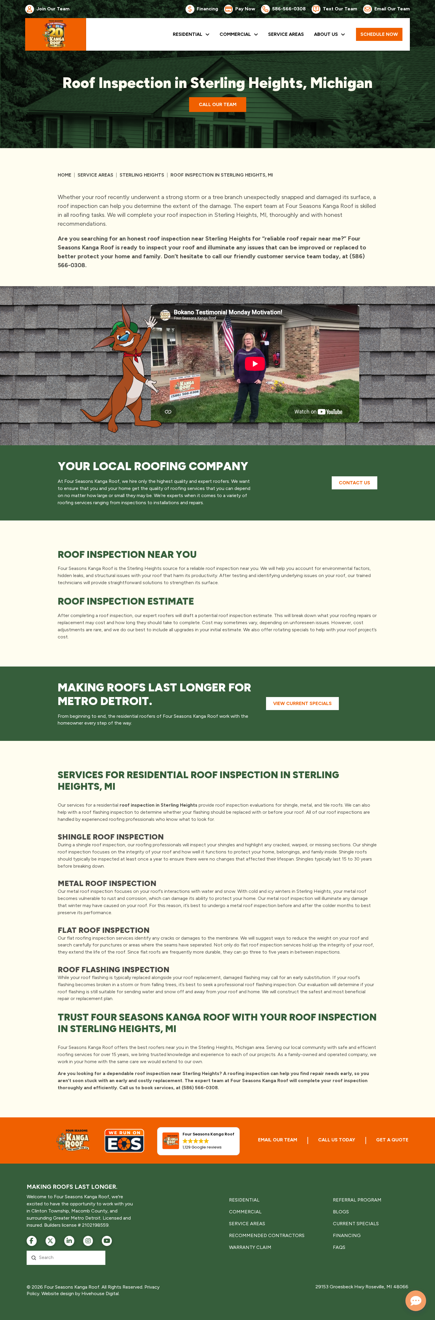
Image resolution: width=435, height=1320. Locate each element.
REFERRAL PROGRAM (357, 1200)
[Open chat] (415, 1300)
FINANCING (347, 1235)
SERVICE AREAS (247, 1223)
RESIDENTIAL (244, 1200)
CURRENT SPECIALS (356, 1223)
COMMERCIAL (245, 1212)
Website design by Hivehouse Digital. (80, 1293)
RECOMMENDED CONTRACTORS (266, 1235)
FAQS (339, 1247)
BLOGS (341, 1212)
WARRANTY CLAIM (250, 1247)
